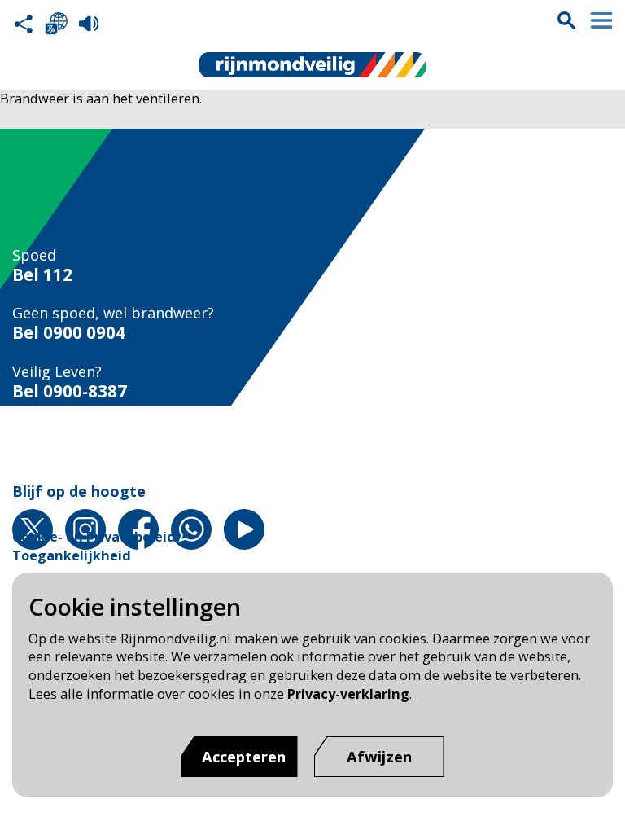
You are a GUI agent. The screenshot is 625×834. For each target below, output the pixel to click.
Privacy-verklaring (348, 694)
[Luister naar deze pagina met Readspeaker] (88, 23)
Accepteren (244, 756)
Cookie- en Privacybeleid (94, 537)
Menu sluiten (601, 20)
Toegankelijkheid (71, 555)
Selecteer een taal (56, 23)
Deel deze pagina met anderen (23, 23)
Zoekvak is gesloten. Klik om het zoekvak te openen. (566, 20)
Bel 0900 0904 (68, 333)
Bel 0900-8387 (69, 391)
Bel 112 (42, 275)
